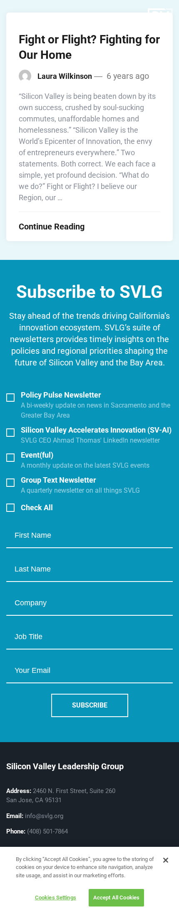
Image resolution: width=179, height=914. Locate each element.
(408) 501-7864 (47, 831)
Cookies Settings (55, 897)
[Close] (166, 860)
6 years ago (126, 76)
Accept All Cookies (116, 897)
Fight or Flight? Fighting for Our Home (89, 47)
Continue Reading (52, 227)
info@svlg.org (44, 816)
